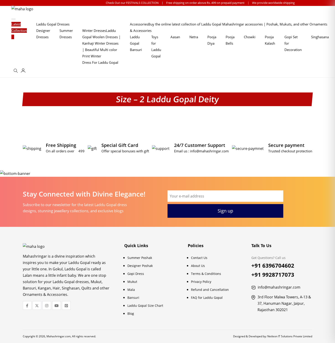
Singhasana (320, 37)
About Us (198, 266)
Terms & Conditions (206, 273)
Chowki (249, 37)
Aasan (175, 37)
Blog (130, 313)
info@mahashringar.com (209, 151)
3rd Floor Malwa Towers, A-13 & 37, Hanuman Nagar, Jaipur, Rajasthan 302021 (284, 303)
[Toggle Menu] (13, 19)
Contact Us (199, 258)
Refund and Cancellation (210, 289)
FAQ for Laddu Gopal (207, 297)
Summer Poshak (139, 258)
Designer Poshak (140, 266)
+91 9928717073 (272, 274)
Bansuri (133, 297)
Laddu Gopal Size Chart (145, 305)
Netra (193, 37)
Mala (131, 289)
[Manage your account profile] (23, 71)
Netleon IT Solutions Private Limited (289, 336)
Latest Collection (19, 27)
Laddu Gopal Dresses (53, 24)
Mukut (132, 281)
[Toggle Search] (16, 72)
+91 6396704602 (272, 265)
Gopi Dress (135, 273)
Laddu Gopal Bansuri (136, 43)
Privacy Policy (201, 281)
